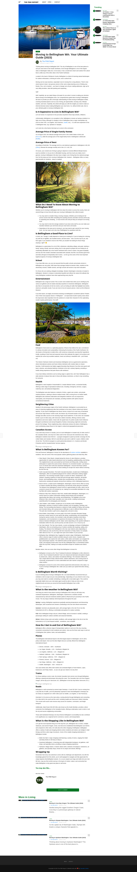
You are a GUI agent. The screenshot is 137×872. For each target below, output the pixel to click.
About (44, 2)
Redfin (38, 139)
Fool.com (38, 136)
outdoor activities (76, 452)
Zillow (37, 147)
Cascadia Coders (84, 868)
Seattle (66, 122)
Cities (49, 2)
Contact (57, 2)
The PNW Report (48, 61)
